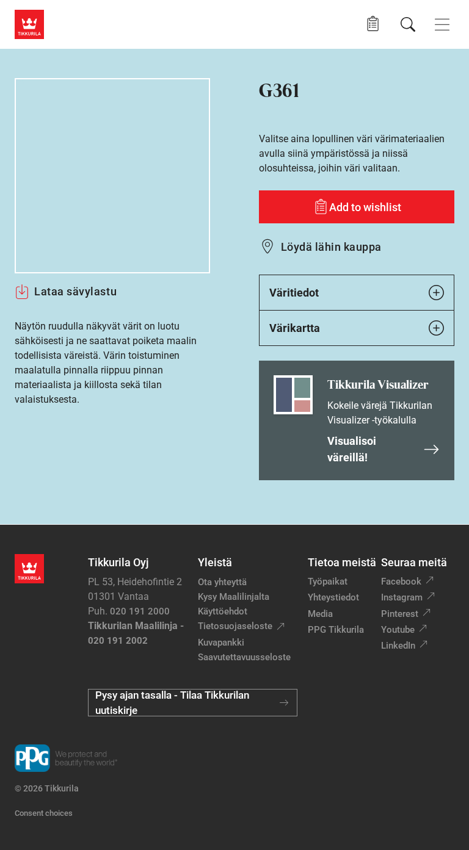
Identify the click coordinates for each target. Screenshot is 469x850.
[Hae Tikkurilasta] (408, 24)
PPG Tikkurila (336, 629)
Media (320, 613)
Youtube (398, 629)
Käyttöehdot (222, 611)
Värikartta (294, 328)
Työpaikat (327, 581)
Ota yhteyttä (222, 582)
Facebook (401, 581)
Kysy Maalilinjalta (233, 596)
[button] (373, 24)
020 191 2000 (140, 611)
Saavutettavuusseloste (244, 657)
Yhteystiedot (333, 597)
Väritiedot (294, 292)
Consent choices (44, 813)
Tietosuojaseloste (235, 626)
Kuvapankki (221, 642)
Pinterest (399, 613)
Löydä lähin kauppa (331, 246)
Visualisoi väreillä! (351, 449)
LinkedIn (398, 645)
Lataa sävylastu (75, 291)
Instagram (402, 597)
